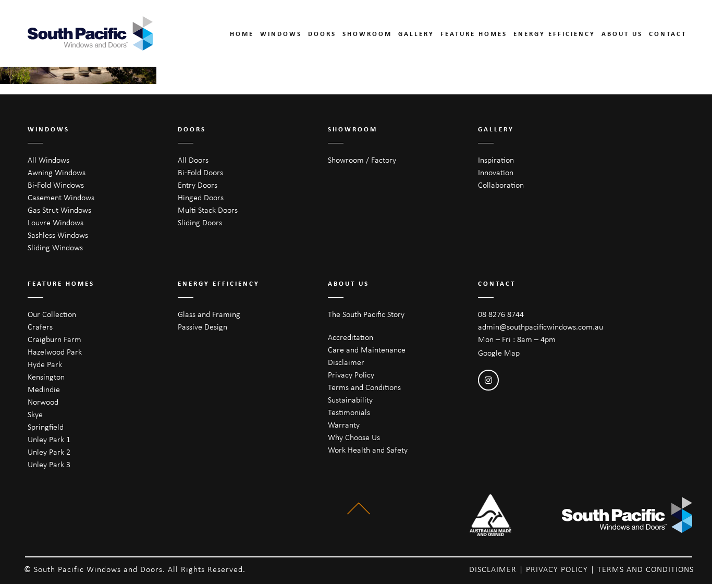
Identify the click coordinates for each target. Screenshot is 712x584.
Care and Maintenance (367, 350)
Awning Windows (56, 172)
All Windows (48, 160)
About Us (622, 33)
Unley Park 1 (49, 439)
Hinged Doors (201, 197)
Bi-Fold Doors (200, 172)
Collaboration (501, 185)
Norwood (43, 402)
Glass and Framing (209, 314)
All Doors (193, 160)
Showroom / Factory (362, 160)
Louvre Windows (55, 222)
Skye (35, 414)
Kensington (46, 377)
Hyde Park (45, 364)
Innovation (495, 172)
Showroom (367, 33)
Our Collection (52, 314)
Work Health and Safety (368, 450)
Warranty (344, 425)
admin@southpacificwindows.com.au (540, 327)
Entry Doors (197, 185)
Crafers (40, 327)
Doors (322, 33)
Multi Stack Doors (208, 210)
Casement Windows (61, 197)
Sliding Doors (200, 222)
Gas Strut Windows (59, 210)
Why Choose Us (354, 437)
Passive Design (202, 327)
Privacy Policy (351, 375)
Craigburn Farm (54, 339)
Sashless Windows (58, 235)
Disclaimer (346, 362)
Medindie (44, 389)
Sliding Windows (55, 247)
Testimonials (349, 412)
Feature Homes (473, 33)
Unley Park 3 (49, 464)
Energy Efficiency (554, 33)
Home (242, 33)
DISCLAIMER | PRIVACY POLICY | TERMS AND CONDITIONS (581, 569)
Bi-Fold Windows (56, 185)
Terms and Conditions (364, 387)
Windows (281, 33)
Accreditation (350, 337)
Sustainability (350, 400)
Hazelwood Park (55, 352)
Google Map (499, 353)
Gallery (416, 33)
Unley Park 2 (49, 452)
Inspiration (496, 160)
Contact (667, 33)
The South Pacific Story (366, 314)
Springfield (46, 427)
